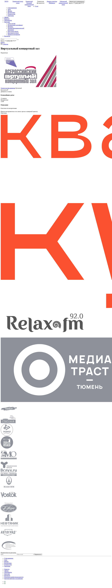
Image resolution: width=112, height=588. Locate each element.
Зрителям (7, 22)
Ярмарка (10, 26)
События (5, 44)
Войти (3, 42)
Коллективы (11, 12)
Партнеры (11, 15)
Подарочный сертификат (15, 25)
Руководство (11, 14)
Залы (9, 9)
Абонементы (8, 20)
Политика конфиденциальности (13, 577)
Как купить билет (13, 31)
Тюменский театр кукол (18, 2)
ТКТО (6, 1)
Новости (6, 19)
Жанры (10, 11)
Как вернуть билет (13, 33)
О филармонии (12, 8)
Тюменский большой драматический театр (29, 4)
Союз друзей (11, 23)
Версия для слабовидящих (77, 1)
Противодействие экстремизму (13, 578)
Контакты (7, 36)
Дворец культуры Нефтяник (52, 2)
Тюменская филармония (8, 88)
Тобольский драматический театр (63, 3)
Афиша (6, 17)
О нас (36, 6)
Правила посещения (14, 34)
